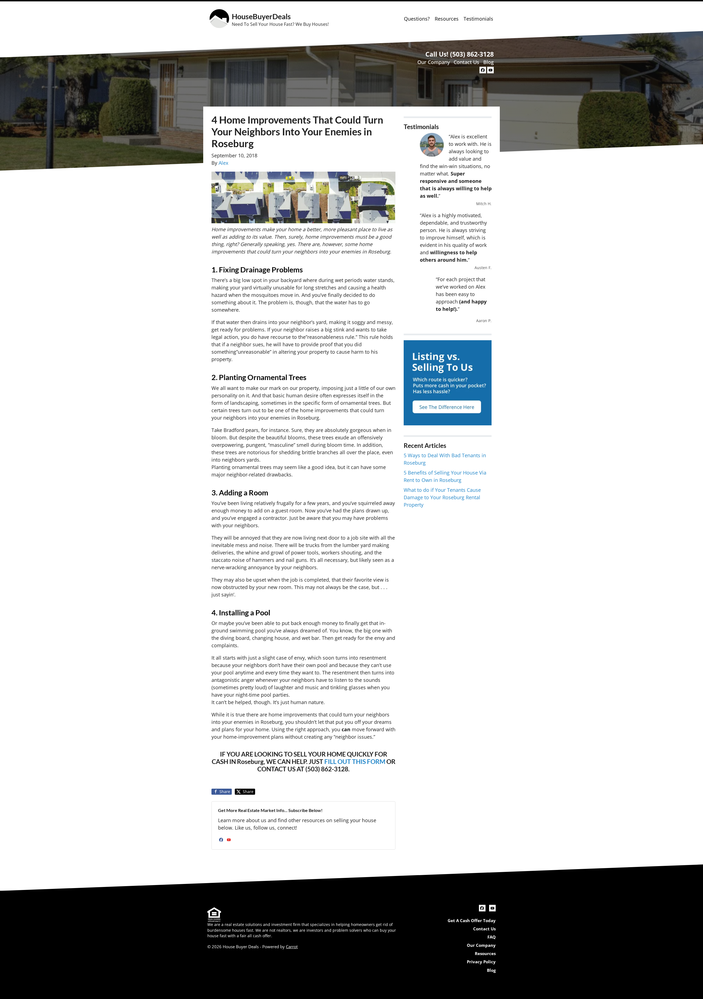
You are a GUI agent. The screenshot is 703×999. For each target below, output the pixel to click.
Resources (447, 18)
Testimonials (478, 18)
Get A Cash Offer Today (472, 920)
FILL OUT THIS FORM (355, 761)
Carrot (292, 946)
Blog (488, 62)
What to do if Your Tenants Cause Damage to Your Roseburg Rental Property (442, 497)
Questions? (417, 18)
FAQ (491, 937)
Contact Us (466, 62)
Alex (223, 163)
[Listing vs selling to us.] (448, 382)
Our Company (433, 62)
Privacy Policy (481, 961)
